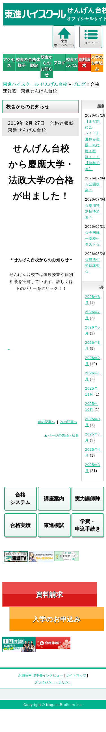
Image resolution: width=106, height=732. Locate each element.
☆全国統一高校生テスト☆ (92, 238)
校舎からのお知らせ (47, 66)
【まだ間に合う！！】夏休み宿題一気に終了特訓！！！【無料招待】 (92, 145)
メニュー (91, 43)
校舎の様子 (21, 62)
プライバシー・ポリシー (53, 682)
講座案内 (54, 498)
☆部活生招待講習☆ (92, 266)
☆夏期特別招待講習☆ (92, 211)
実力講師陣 (87, 498)
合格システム (20, 498)
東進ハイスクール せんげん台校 (35, 84)
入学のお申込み (57, 619)
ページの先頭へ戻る (63, 435)
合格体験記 (34, 62)
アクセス (9, 62)
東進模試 (54, 525)
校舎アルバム (72, 62)
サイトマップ (76, 675)
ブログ (59, 62)
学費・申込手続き (87, 525)
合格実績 (20, 525)
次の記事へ (68, 422)
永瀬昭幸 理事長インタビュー (40, 675)
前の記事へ (46, 422)
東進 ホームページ (64, 43)
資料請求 (84, 62)
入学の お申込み (97, 63)
